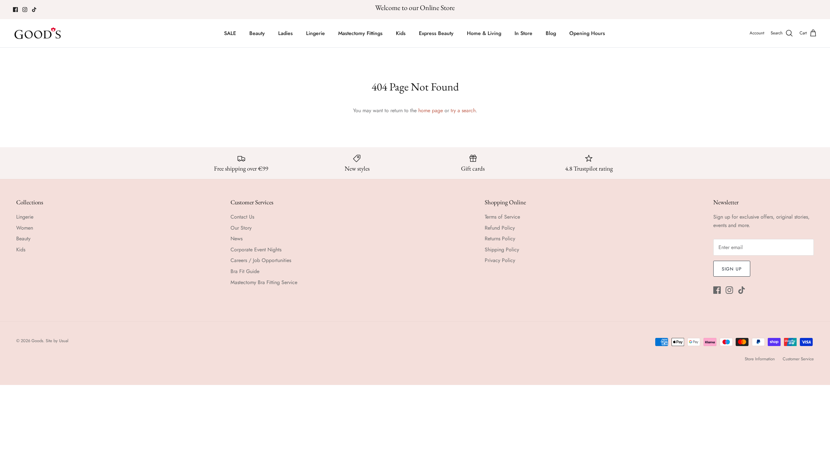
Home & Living (484, 33)
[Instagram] (24, 9)
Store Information (760, 359)
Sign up (732, 269)
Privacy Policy (500, 260)
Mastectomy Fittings (360, 33)
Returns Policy (500, 238)
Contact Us (242, 217)
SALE (230, 33)
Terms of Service (502, 217)
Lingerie (315, 33)
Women (24, 228)
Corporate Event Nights (256, 249)
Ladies (285, 33)
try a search (463, 110)
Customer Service (798, 359)
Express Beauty (436, 33)
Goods (37, 341)
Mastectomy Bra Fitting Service (264, 282)
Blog (551, 33)
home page (430, 110)
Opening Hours (587, 33)
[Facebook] (15, 9)
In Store (523, 33)
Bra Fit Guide (245, 271)
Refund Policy (500, 228)
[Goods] (38, 33)
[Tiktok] (34, 9)
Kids (401, 33)
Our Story (241, 228)
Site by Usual (57, 341)
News (237, 238)
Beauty (257, 33)
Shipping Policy (502, 249)
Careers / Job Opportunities (261, 260)
